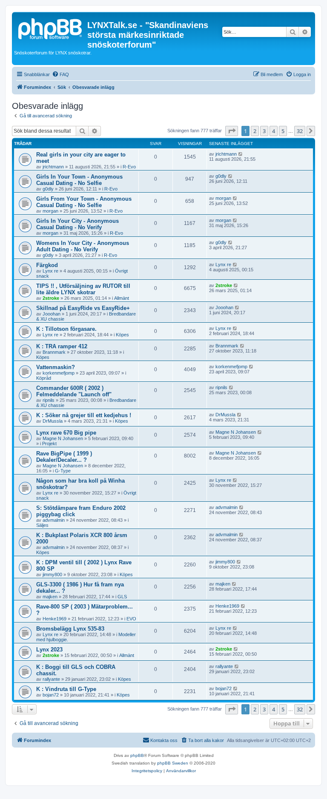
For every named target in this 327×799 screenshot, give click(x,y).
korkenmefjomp (59, 372)
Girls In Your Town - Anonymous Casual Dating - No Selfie (79, 179)
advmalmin (54, 520)
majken (50, 596)
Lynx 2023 (49, 649)
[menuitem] (60, 74)
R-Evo (129, 166)
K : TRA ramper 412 (61, 346)
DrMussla (53, 421)
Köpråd (43, 378)
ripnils (48, 400)
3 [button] (264, 131)
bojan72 (51, 694)
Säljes (42, 525)
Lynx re (50, 270)
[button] (231, 131)
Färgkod (47, 265)
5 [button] (282, 131)
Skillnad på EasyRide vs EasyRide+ (83, 308)
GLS (122, 596)
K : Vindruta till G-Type (66, 689)
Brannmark (54, 352)
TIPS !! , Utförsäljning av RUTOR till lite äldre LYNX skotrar (83, 289)
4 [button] (273, 131)
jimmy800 (52, 574)
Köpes (122, 334)
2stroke (51, 298)
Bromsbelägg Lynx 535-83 (70, 629)
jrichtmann (53, 166)
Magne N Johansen (63, 438)
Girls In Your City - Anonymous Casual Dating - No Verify (77, 224)
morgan (50, 210)
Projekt (49, 443)
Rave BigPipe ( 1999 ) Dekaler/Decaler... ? (64, 456)
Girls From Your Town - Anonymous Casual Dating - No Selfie (84, 202)
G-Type (63, 470)
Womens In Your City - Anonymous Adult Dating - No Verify (82, 246)
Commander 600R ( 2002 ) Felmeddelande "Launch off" (74, 391)
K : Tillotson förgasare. (66, 329)
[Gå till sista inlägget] (241, 153)
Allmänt (121, 298)
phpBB (137, 755)
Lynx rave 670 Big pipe (66, 432)
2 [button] (254, 131)
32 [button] (300, 131)
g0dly (48, 188)
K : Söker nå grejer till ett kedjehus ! (83, 415)
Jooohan (51, 313)
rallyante (51, 679)
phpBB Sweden (172, 763)
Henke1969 (54, 618)
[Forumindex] (50, 27)
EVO (131, 618)
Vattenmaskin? (55, 367)
